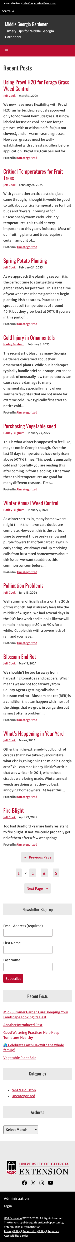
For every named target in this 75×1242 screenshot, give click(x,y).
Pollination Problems (23, 585)
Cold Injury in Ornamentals (29, 337)
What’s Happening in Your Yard (33, 733)
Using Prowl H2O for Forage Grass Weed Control (36, 85)
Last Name (11, 960)
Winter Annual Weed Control (30, 503)
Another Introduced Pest (22, 1025)
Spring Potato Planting (25, 260)
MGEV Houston (24, 1090)
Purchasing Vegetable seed (29, 426)
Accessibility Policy (34, 1231)
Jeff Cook (9, 96)
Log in (8, 1206)
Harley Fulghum (13, 344)
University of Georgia (22, 1222)
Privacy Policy (12, 1231)
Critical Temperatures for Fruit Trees (33, 174)
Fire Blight (13, 810)
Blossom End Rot (19, 656)
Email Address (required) (23, 926)
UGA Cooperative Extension (39, 3)
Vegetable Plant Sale (19, 1058)
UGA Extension (13, 1218)
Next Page (37, 888)
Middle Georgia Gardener (26, 24)
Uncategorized (27, 158)
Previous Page (37, 857)
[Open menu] (6, 50)
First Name (12, 943)
